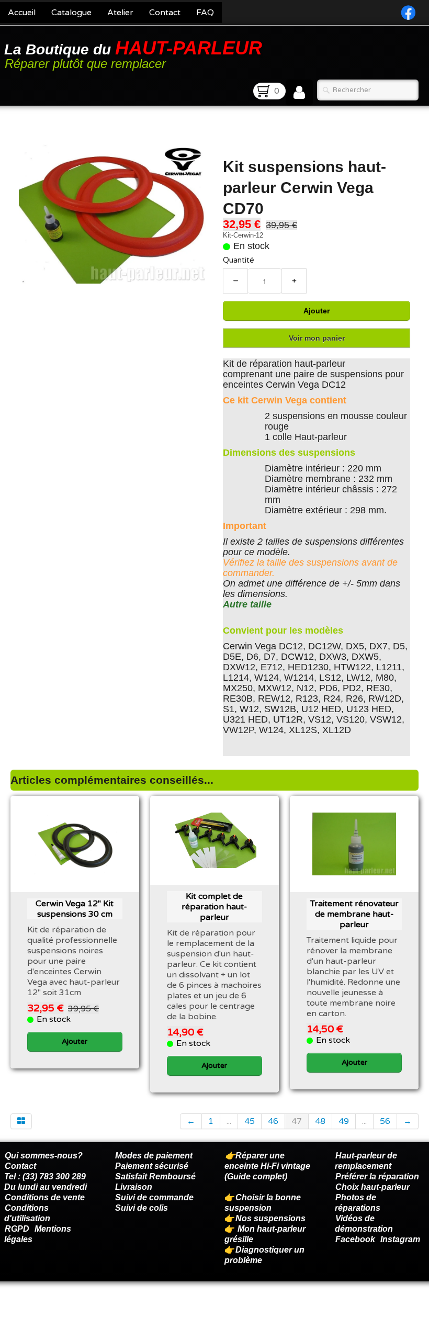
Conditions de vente (45, 1197)
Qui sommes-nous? (44, 1155)
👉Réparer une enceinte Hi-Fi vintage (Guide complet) (267, 1166)
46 (273, 1121)
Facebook (355, 1239)
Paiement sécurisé (151, 1166)
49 (343, 1121)
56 (385, 1121)
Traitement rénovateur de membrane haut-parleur (354, 914)
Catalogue (71, 12)
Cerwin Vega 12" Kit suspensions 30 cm (75, 908)
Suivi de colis (141, 1207)
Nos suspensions (270, 1218)
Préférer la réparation (377, 1176)
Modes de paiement (154, 1155)
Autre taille (247, 604)
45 (249, 1121)
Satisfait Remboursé (155, 1176)
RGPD (17, 1228)
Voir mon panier (317, 338)
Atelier (120, 12)
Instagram (400, 1239)
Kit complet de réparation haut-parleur (214, 906)
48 (320, 1121)
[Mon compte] (299, 93)
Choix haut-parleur (373, 1186)
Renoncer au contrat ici (49, 1307)
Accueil (22, 12)
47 (296, 1121)
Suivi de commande (154, 1197)
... (229, 1121)
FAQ (205, 12)
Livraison (133, 1186)
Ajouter (316, 311)
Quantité (238, 260)
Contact (164, 12)
